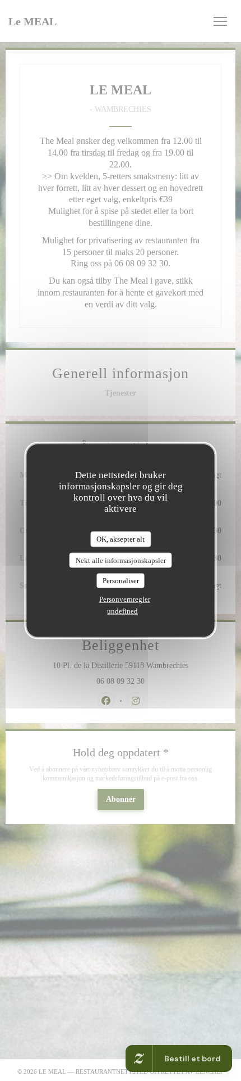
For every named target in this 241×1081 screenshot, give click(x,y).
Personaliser (121, 580)
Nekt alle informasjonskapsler (121, 560)
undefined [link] (122, 610)
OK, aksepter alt (120, 539)
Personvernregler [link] (124, 598)
